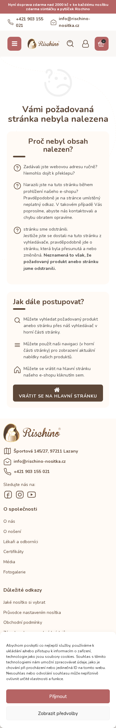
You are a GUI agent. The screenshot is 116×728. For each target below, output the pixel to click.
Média (9, 562)
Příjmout (58, 696)
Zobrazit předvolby (58, 713)
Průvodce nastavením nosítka (32, 612)
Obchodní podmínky (22, 622)
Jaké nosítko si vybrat (24, 602)
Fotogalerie (14, 572)
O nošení (12, 531)
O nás (9, 521)
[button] (70, 43)
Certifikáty (13, 552)
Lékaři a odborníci (20, 542)
